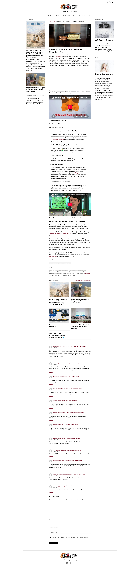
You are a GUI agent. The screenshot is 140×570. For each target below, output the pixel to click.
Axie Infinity (74, 173)
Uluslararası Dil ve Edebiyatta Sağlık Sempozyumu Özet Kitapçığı (80, 326)
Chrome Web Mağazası (57, 139)
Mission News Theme (65, 568)
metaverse (78, 253)
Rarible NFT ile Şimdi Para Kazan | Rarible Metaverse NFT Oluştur (69, 474)
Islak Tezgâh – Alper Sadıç (104, 40)
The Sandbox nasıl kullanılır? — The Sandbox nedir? (66, 376)
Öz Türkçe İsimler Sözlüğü (104, 74)
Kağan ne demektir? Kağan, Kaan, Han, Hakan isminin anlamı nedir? (35, 89)
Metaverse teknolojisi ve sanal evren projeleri (60, 263)
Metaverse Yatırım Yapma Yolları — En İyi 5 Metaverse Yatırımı (68, 412)
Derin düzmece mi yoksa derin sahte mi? (59, 325)
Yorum (50, 502)
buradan (87, 273)
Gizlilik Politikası (67, 16)
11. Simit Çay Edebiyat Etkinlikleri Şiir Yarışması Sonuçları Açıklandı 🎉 (57, 335)
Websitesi (51, 529)
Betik (49, 16)
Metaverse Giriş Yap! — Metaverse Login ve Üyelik (65, 424)
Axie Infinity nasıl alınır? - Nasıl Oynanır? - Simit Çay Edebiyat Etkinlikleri (71, 363)
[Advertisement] (70, 78)
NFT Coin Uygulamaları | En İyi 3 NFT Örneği (64, 486)
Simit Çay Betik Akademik (85, 16)
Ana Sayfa (52, 21)
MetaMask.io (53, 256)
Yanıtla (51, 359)
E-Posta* (51, 524)
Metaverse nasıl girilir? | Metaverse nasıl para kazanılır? (66, 438)
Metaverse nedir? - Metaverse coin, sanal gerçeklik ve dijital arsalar (70, 346)
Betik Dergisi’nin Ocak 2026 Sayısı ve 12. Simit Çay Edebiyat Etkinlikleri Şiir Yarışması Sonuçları (34, 52)
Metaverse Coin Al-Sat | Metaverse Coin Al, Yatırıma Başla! (67, 460)
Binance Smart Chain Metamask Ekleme (61, 233)
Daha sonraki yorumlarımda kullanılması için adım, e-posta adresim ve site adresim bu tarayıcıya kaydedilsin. (68, 538)
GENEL (62, 260)
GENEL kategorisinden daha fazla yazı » (82, 280)
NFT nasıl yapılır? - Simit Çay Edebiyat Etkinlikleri (65, 400)
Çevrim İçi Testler (57, 16)
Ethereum (58, 56)
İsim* (50, 519)
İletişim (75, 16)
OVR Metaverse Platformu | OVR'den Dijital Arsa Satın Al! (67, 450)
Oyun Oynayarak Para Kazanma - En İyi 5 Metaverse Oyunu (67, 388)
